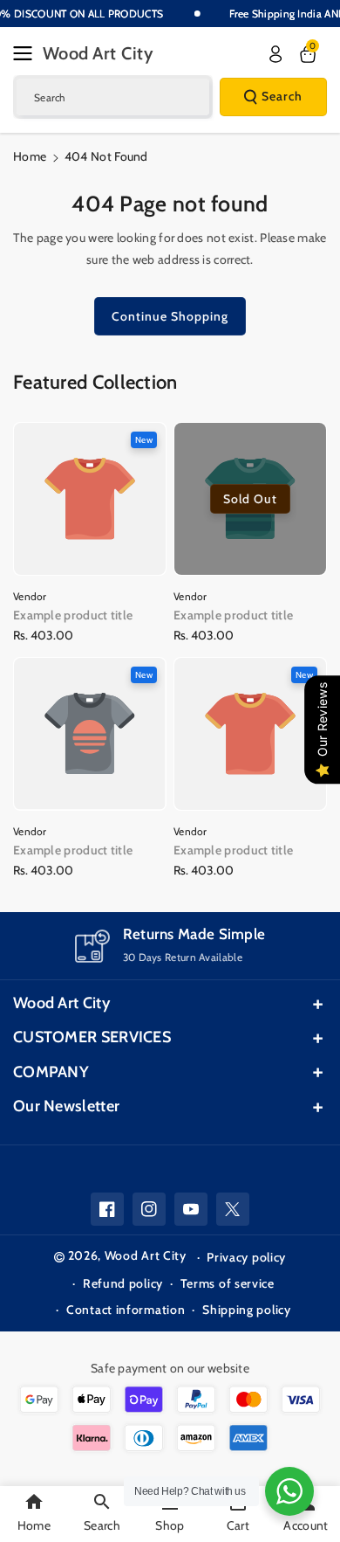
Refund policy (123, 1283)
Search (282, 96)
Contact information (125, 1309)
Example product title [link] (73, 615)
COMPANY (51, 1072)
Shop (169, 1525)
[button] (28, 53)
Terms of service (227, 1283)
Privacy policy (246, 1257)
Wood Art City (61, 1003)
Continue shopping (170, 316)
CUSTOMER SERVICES (92, 1037)
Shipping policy (246, 1309)
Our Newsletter (66, 1106)
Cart (238, 1525)
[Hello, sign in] (275, 54)
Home (29, 156)
